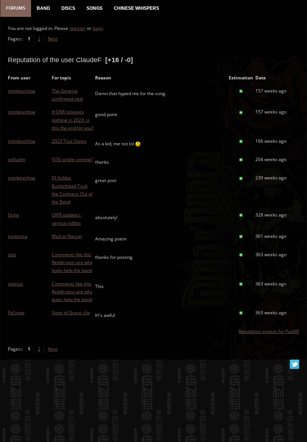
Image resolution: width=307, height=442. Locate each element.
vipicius (15, 284)
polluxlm (16, 159)
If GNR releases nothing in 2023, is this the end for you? (73, 120)
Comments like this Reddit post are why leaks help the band (72, 262)
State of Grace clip (71, 312)
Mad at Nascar (67, 236)
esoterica (17, 236)
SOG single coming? (72, 159)
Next (53, 39)
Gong (13, 215)
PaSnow (16, 312)
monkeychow (21, 91)
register (77, 28)
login (97, 28)
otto (12, 254)
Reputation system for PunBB (268, 331)
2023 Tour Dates (69, 141)
